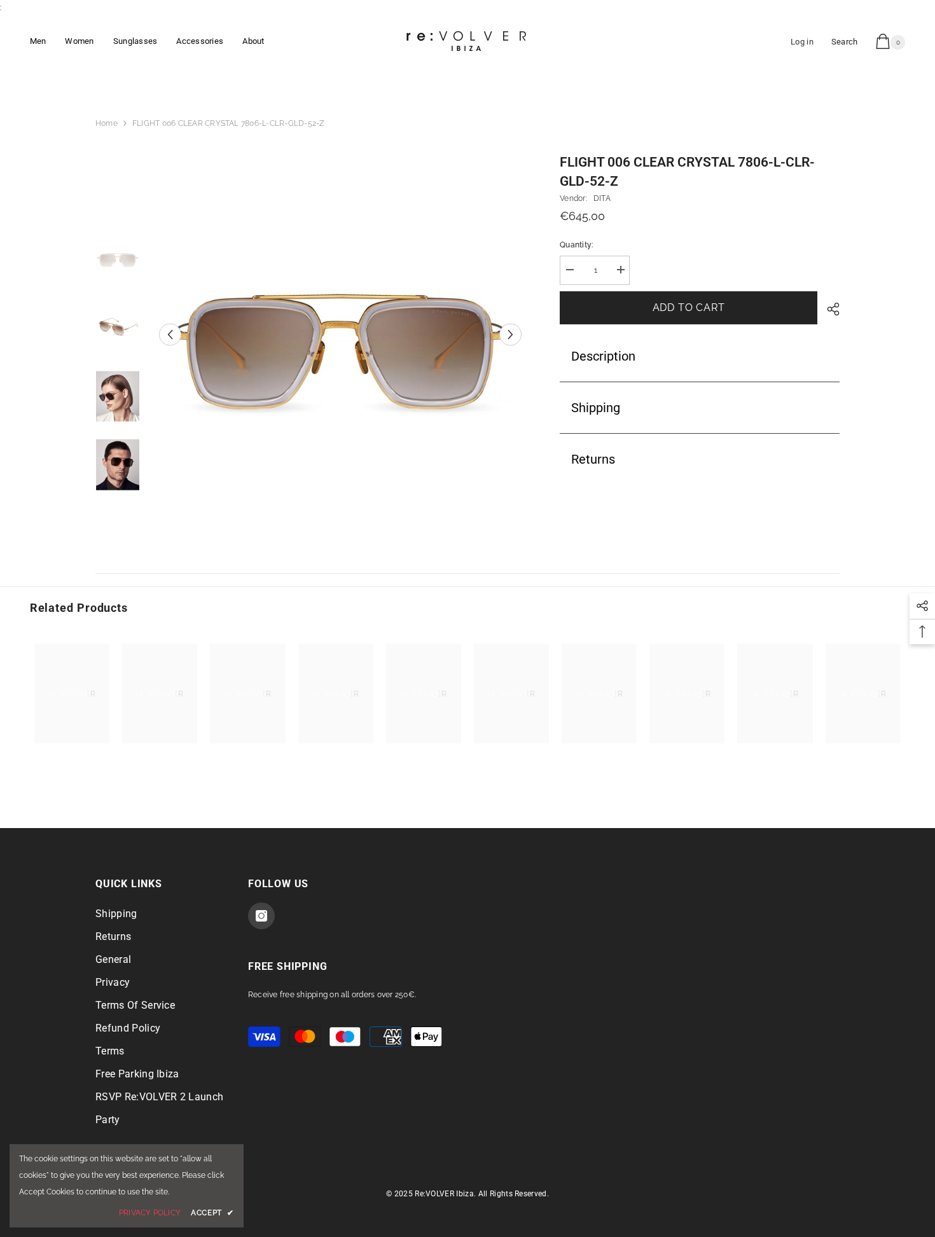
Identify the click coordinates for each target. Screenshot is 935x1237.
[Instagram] (261, 915)
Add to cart (689, 307)
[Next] (510, 334)
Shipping (595, 407)
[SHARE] (828, 309)
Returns (593, 459)
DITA (602, 198)
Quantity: (576, 244)
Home (106, 123)
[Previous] (170, 334)
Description (603, 356)
